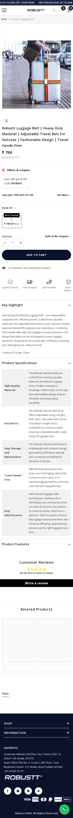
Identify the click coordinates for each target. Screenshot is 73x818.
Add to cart (36, 255)
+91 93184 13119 (13, 771)
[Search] (54, 10)
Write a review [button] (36, 583)
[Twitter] (38, 791)
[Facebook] (7, 791)
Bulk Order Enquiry (57, 236)
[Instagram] (18, 791)
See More (63, 195)
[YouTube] (28, 791)
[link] (18, 665)
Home (4, 19)
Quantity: (7, 236)
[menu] (4, 10)
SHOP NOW (21, 2)
